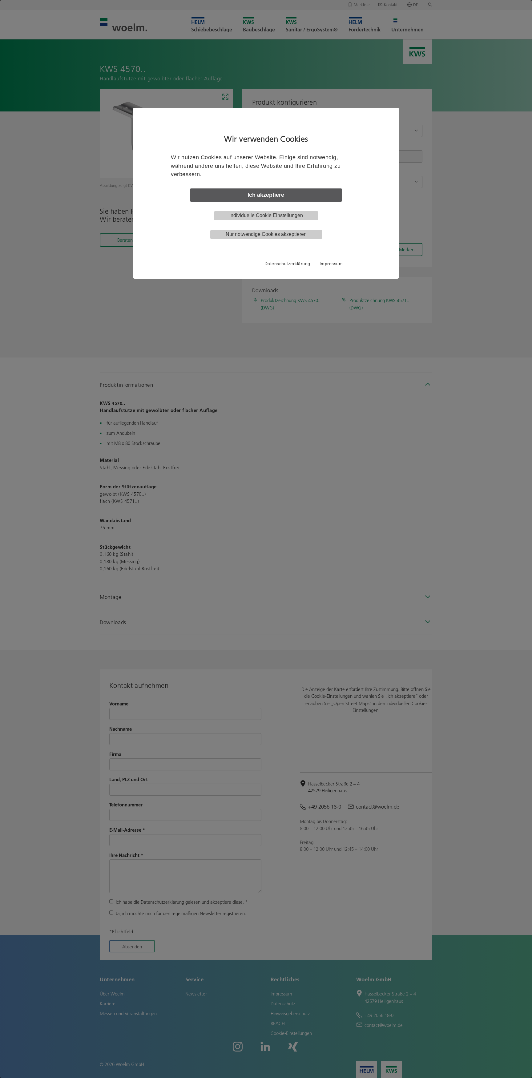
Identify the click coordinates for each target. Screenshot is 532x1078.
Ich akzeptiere (266, 195)
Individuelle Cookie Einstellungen (266, 215)
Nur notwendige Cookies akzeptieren (266, 234)
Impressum (331, 263)
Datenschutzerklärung (287, 263)
